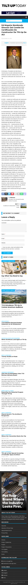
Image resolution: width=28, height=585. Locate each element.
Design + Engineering (6, 542)
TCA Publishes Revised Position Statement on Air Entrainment (11, 323)
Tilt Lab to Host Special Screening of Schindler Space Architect (12, 453)
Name (3, 234)
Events (3, 554)
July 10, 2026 (5, 438)
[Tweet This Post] (6, 194)
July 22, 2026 (5, 417)
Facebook (5, 575)
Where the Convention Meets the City (13, 436)
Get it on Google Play (7, 561)
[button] (26, 17)
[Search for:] (14, 20)
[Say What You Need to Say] (14, 267)
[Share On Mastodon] (24, 194)
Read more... (20, 447)
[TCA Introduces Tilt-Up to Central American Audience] (14, 296)
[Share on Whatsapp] (21, 194)
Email (2, 238)
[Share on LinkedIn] (9, 194)
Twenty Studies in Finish (9, 356)
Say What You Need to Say (12, 276)
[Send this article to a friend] (15, 194)
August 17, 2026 (6, 341)
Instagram (5, 573)
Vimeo (4, 577)
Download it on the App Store (9, 563)
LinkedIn (5, 570)
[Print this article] (18, 194)
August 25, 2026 (6, 278)
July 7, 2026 (5, 456)
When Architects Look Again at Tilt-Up (13, 339)
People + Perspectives (6, 547)
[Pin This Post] (12, 194)
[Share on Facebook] (3, 194)
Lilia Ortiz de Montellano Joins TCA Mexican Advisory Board (12, 374)
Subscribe (3, 525)
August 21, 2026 (6, 309)
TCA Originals (4, 549)
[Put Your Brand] (14, 509)
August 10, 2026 (6, 395)
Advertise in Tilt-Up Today (7, 528)
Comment (3, 222)
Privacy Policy (4, 533)
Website (3, 242)
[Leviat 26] (14, 13)
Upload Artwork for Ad (6, 530)
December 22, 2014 (7, 38)
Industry (3, 540)
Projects (3, 544)
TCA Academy (4, 551)
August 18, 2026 (6, 326)
